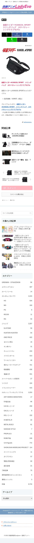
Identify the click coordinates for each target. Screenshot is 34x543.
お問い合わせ (7, 525)
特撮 (5, 19)
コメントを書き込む (17, 194)
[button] (22, 40)
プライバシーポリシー (10, 522)
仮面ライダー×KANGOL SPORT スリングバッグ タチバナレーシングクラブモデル (16, 106)
